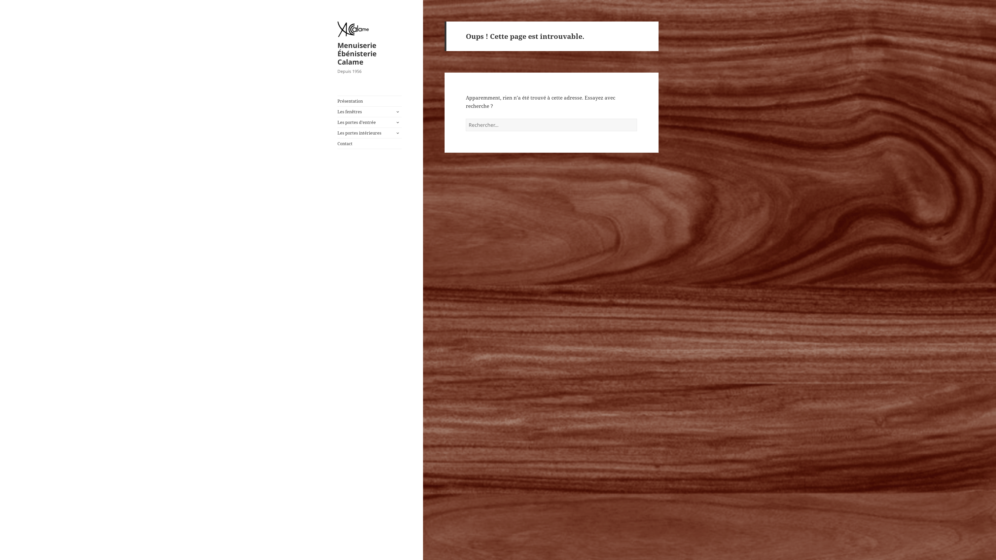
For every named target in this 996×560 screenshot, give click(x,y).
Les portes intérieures (359, 133)
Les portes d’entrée (356, 122)
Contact (344, 143)
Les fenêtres (349, 112)
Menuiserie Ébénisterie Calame (357, 53)
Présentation (350, 101)
